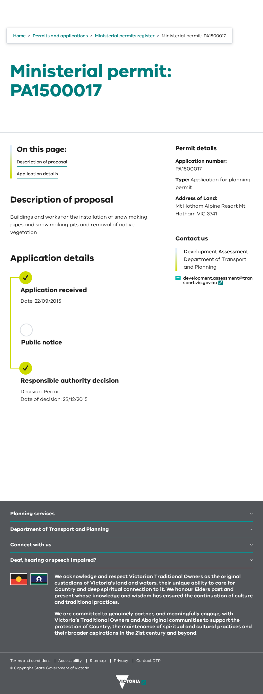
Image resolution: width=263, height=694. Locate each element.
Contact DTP (148, 660)
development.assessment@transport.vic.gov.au (218, 280)
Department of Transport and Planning (59, 529)
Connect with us (30, 544)
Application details (37, 174)
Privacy (121, 660)
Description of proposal (42, 162)
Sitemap (98, 660)
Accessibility (70, 660)
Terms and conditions (30, 660)
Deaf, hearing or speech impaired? (53, 560)
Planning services (32, 513)
